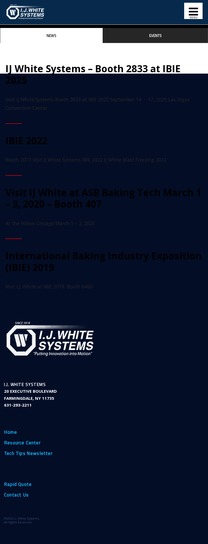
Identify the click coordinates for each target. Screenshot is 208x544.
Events (155, 35)
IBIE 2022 (26, 140)
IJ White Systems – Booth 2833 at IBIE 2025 (93, 74)
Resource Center (22, 443)
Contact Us (16, 495)
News (51, 35)
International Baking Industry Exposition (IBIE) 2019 (103, 261)
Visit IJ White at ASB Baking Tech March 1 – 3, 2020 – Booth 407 (103, 198)
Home (10, 432)
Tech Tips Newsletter (28, 453)
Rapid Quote (18, 484)
